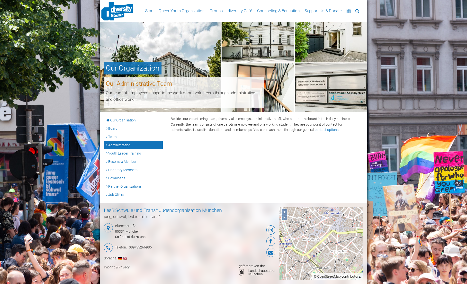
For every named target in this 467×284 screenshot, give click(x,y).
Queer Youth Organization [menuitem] (182, 10)
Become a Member (122, 162)
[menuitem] (117, 11)
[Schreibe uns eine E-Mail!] (246, 252)
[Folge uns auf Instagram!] (246, 230)
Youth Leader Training (124, 153)
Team (112, 137)
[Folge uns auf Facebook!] (246, 241)
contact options (327, 130)
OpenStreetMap (329, 276)
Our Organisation (122, 120)
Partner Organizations (125, 186)
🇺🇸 (125, 258)
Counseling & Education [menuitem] (278, 10)
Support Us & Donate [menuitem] (323, 10)
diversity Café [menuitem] (240, 10)
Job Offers (116, 195)
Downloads (116, 178)
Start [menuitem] (149, 10)
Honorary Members (122, 170)
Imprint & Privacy (117, 267)
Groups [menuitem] (216, 10)
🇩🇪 (120, 258)
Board (112, 128)
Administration (119, 145)
